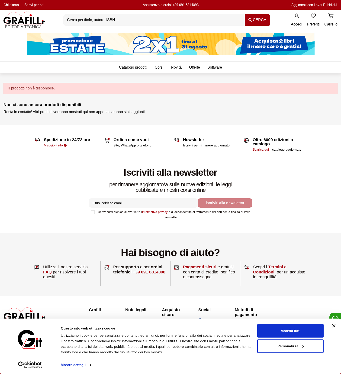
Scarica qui (261, 149)
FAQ (47, 272)
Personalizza (287, 346)
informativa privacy (155, 212)
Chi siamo (11, 5)
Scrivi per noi (34, 5)
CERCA (259, 20)
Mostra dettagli (73, 365)
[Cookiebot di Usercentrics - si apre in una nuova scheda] (30, 364)
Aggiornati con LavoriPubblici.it (314, 5)
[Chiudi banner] (333, 325)
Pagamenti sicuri (199, 267)
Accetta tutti (290, 331)
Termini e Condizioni (269, 269)
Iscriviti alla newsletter (225, 203)
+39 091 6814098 (185, 5)
